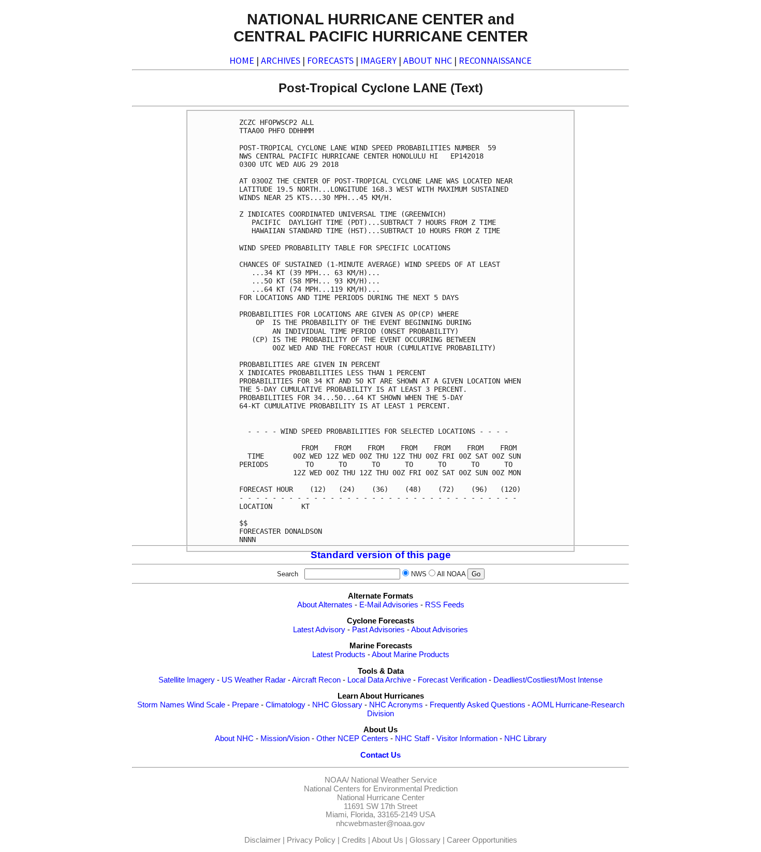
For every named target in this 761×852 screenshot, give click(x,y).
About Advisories (439, 630)
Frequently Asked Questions (477, 705)
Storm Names (161, 705)
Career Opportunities (482, 840)
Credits (354, 840)
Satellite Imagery (186, 680)
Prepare (245, 705)
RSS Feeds (444, 605)
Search (289, 574)
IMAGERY (378, 60)
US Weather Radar (254, 680)
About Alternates (325, 605)
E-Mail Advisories (388, 605)
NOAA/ (337, 780)
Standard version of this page (381, 554)
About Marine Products (410, 654)
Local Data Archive (379, 680)
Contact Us (380, 755)
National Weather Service (394, 780)
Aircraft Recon (316, 680)
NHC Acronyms (396, 705)
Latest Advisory (319, 630)
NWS (419, 574)
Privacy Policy (311, 840)
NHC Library (525, 738)
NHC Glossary (337, 705)
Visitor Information (466, 738)
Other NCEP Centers (352, 738)
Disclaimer (262, 840)
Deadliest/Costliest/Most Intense (548, 680)
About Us (387, 840)
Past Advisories (378, 630)
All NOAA (451, 574)
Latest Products (338, 654)
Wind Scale (206, 705)
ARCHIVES (280, 60)
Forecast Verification (452, 680)
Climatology (285, 705)
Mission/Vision (285, 738)
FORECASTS (330, 60)
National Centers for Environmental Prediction (381, 789)
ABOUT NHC (427, 60)
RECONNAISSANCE (495, 60)
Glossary (425, 840)
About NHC (234, 738)
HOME (241, 60)
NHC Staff (412, 738)
